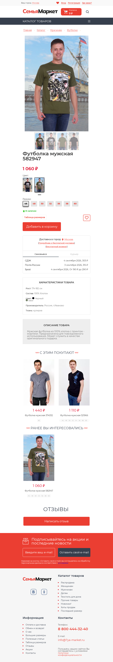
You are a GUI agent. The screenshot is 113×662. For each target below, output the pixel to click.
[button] (17, 387)
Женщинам (67, 586)
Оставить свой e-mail (74, 552)
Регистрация (74, 3)
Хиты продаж (68, 607)
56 (59, 203)
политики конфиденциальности (70, 654)
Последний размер (71, 611)
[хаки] (39, 184)
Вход (63, 3)
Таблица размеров (36, 642)
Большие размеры (36, 635)
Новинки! (66, 604)
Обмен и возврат (35, 628)
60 (75, 203)
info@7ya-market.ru (71, 640)
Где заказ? (87, 3)
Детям (64, 593)
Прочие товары (69, 600)
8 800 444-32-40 (73, 629)
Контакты (31, 653)
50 (42, 203)
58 (67, 203)
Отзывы (30, 646)
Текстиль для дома (71, 597)
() (56, 243)
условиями (63, 563)
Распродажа (67, 583)
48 (34, 203)
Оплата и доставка (36, 625)
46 (25, 203)
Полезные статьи (35, 639)
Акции (29, 649)
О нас (29, 632)
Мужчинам (67, 590)
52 (50, 203)
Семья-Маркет (40, 12)
